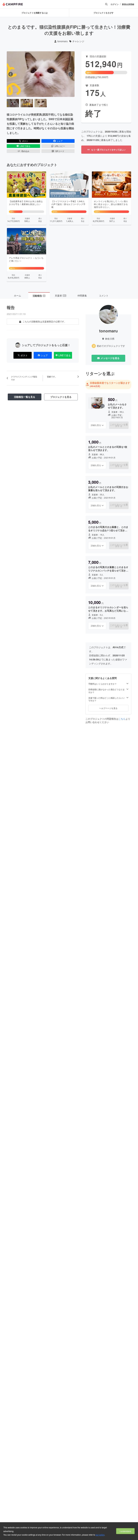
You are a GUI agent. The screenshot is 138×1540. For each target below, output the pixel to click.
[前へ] (10, 74)
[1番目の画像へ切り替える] (13, 103)
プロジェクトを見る (61, 396)
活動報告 (39, 295)
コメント (103, 295)
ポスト (25, 140)
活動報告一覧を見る (24, 396)
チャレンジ (78, 41)
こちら (122, 718)
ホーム (17, 295)
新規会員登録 (128, 4)
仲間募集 (82, 295)
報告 (11, 307)
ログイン (115, 4)
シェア (60, 140)
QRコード (59, 151)
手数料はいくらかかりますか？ (102, 683)
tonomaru (62, 41)
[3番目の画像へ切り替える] (40, 103)
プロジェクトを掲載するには (34, 12)
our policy (100, 1534)
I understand (125, 1531)
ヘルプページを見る (108, 708)
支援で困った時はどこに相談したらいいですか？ (106, 699)
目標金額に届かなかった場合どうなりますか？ (106, 691)
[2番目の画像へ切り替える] (27, 103)
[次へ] (70, 74)
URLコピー (60, 146)
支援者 (60, 295)
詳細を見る (96, 425)
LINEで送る (25, 146)
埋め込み (25, 151)
